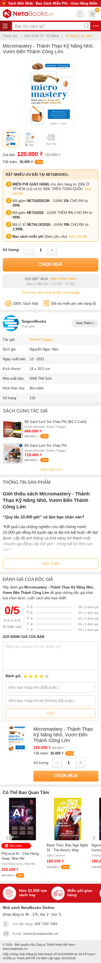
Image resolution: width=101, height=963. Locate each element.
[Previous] (7, 838)
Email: (35, 934)
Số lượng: (11, 250)
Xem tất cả (50, 470)
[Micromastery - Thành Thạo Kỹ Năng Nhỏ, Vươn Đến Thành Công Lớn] (50, 126)
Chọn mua (50, 264)
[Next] (93, 838)
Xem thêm (84, 323)
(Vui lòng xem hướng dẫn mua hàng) (50, 292)
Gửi (50, 713)
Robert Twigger (41, 339)
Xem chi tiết (77, 236)
